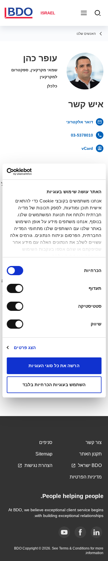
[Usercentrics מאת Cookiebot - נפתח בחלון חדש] (31, 171)
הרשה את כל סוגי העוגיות (54, 365)
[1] (96, 532)
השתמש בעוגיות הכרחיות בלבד (54, 384)
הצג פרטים (25, 347)
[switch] (16, 288)
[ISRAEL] (20, 12)
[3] (64, 532)
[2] (80, 532)
